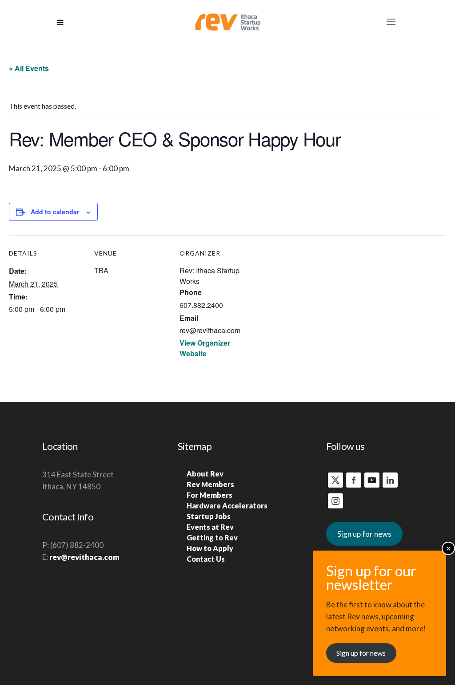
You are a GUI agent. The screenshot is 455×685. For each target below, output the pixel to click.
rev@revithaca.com (84, 557)
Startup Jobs (209, 516)
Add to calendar (55, 211)
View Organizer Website (205, 348)
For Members (209, 495)
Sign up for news (364, 534)
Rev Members (210, 484)
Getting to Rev (212, 537)
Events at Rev (210, 527)
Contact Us (206, 559)
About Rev (205, 473)
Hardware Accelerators (227, 505)
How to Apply (210, 548)
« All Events (29, 68)
